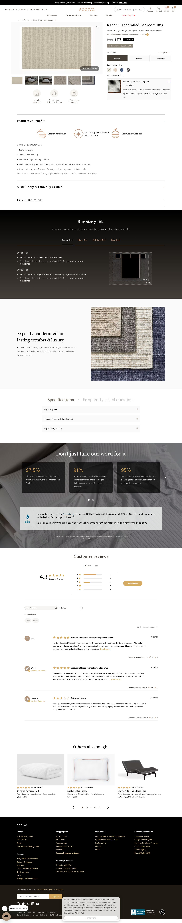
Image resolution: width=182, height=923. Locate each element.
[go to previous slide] (73, 807)
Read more (105, 649)
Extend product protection (27, 868)
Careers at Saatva (141, 836)
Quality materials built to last (106, 839)
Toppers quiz (61, 843)
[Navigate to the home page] (87, 9)
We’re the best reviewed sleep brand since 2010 (126, 34)
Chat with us (22, 839)
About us (98, 846)
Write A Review (133, 583)
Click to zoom (88, 68)
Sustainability (100, 843)
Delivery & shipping (24, 862)
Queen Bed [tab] (67, 240)
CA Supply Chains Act (40, 915)
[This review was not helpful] (155, 657)
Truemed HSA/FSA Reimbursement (70, 872)
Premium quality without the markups (110, 836)
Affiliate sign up (140, 849)
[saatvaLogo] (22, 826)
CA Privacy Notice (56, 915)
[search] (130, 9)
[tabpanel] (91, 275)
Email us (20, 843)
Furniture (27, 20)
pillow (35, 620)
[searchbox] (39, 608)
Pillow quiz (60, 839)
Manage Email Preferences (27, 878)
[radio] (109, 70)
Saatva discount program (66, 868)
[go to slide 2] (31, 80)
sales (39, 889)
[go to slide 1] (17, 80)
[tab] (109, 400)
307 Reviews (139, 787)
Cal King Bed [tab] (99, 240)
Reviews (59, 849)
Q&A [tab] (96, 566)
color (28, 620)
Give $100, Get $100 (142, 853)
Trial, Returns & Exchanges (27, 858)
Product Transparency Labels (67, 853)
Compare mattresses (64, 846)
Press (97, 849)
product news (47, 889)
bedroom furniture (82, 164)
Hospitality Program (142, 846)
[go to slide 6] (88, 80)
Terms (19, 915)
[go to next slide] (163, 477)
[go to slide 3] (45, 80)
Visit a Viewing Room (38, 9)
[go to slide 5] (74, 80)
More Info (123, 2)
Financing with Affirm (64, 865)
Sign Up (56, 896)
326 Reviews (88, 787)
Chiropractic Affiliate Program (146, 843)
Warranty (20, 865)
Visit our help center (25, 836)
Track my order (23, 872)
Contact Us (9, 9)
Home (19, 20)
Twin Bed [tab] (115, 240)
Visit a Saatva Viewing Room (28, 846)
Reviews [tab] (87, 565)
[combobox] (71, 608)
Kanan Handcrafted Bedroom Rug (44, 20)
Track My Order (22, 9)
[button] (91, 121)
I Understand (91, 918)
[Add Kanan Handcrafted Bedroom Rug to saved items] (97, 27)
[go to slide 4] (60, 80)
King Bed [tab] (82, 240)
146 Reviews (38, 787)
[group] (57, 48)
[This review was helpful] (150, 657)
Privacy (26, 915)
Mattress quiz (61, 836)
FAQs (19, 875)
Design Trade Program (143, 839)
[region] (91, 482)
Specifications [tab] (60, 400)
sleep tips (59, 889)
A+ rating (68, 514)
